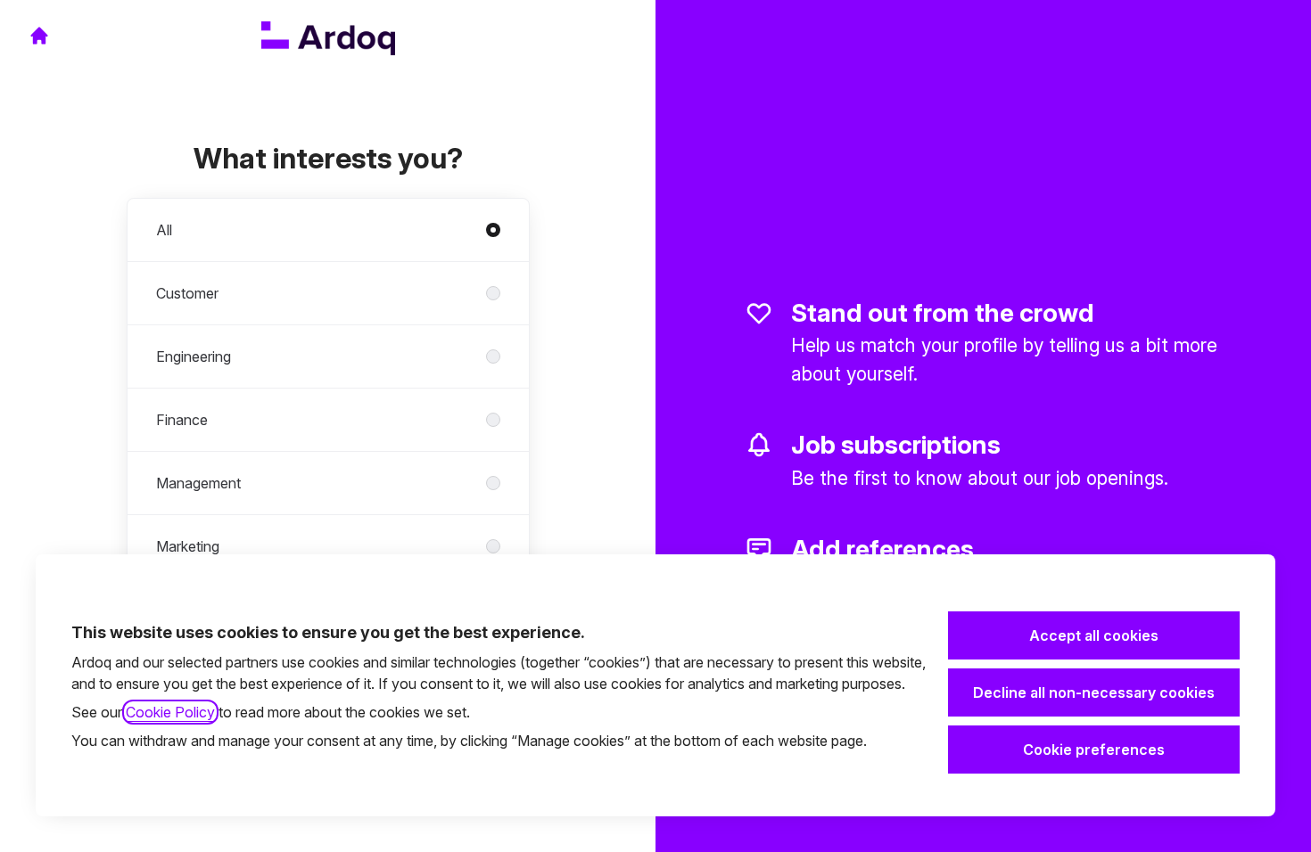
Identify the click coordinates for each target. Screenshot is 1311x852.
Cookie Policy (170, 712)
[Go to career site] (39, 35)
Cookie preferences (1094, 749)
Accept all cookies (1093, 635)
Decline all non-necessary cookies (1094, 692)
